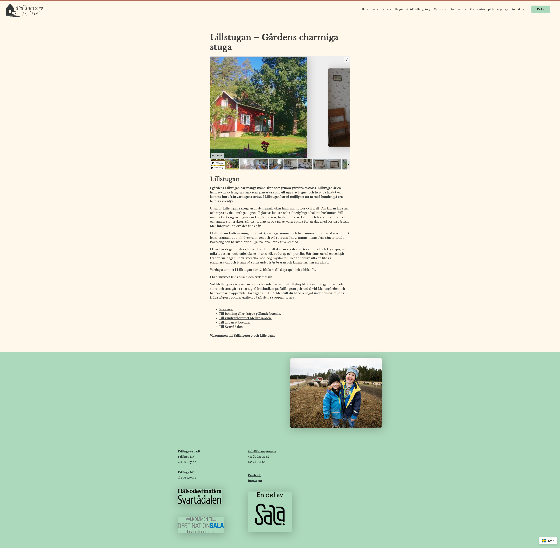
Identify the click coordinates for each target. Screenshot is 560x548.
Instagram (255, 480)
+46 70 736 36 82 (258, 456)
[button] (540, 9)
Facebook (254, 475)
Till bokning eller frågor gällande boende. (250, 313)
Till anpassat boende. (234, 322)
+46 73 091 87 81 (258, 462)
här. (258, 226)
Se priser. (226, 309)
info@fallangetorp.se (262, 451)
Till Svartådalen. (231, 327)
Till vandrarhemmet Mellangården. (245, 318)
